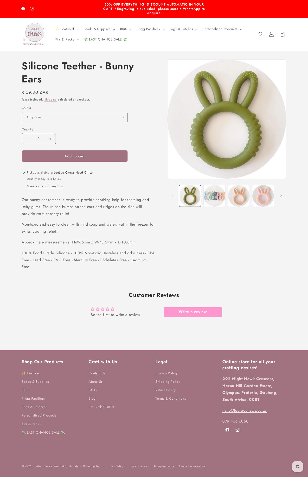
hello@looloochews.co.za (244, 410)
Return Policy (165, 389)
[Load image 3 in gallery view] (239, 196)
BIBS (25, 389)
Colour (26, 108)
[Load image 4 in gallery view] (263, 196)
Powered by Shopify (65, 466)
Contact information (192, 466)
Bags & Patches (33, 406)
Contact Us (97, 372)
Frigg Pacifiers (33, 398)
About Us (96, 381)
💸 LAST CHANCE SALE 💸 (43, 432)
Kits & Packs (31, 423)
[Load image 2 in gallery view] (214, 196)
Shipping (50, 99)
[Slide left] (172, 195)
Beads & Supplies (35, 381)
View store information (45, 186)
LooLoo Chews (42, 466)
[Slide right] (281, 195)
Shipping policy (164, 466)
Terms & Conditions (170, 398)
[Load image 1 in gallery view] (190, 196)
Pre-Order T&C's (101, 406)
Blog (92, 398)
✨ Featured (31, 372)
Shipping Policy (167, 381)
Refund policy (92, 466)
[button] (66, 29)
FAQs (93, 389)
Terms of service (138, 466)
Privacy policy (115, 466)
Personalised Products (39, 415)
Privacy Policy (166, 372)
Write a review (193, 312)
